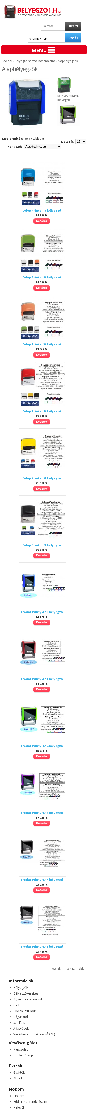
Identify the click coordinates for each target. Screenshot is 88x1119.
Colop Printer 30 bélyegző (41, 344)
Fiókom (18, 1096)
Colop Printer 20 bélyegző (41, 277)
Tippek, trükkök (24, 1011)
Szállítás (19, 1022)
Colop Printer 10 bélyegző (41, 210)
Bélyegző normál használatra (35, 61)
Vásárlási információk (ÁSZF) (34, 1034)
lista (26, 139)
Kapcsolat (20, 1049)
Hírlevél (18, 1107)
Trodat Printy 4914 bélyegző (42, 880)
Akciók (18, 1078)
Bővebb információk (28, 999)
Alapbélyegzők (68, 61)
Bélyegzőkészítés (25, 993)
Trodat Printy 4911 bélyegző (42, 679)
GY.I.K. (17, 1005)
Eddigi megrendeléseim (30, 1101)
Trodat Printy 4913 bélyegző (42, 813)
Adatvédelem (22, 1028)
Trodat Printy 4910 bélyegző (42, 612)
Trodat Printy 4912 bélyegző (42, 746)
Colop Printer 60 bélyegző (41, 545)
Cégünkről (20, 1017)
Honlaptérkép (23, 1055)
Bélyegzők (20, 987)
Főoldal (7, 61)
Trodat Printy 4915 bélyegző (42, 947)
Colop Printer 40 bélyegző (41, 411)
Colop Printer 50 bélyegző (41, 478)
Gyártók (19, 1072)
